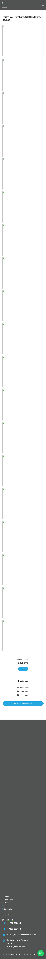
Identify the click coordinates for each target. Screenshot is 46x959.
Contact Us (8, 909)
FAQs (6, 903)
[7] (23, 273)
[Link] (4, 5)
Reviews (7, 906)
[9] (23, 338)
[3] (23, 141)
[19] (23, 635)
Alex (34, 954)
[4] (23, 174)
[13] (23, 470)
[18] (23, 602)
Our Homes (8, 900)
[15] (23, 503)
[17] (23, 569)
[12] (23, 437)
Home (6, 896)
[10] (23, 371)
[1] (23, 75)
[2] (23, 108)
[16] (23, 536)
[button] (40, 953)
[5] (23, 207)
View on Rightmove (23, 703)
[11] (23, 404)
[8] (23, 306)
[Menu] (43, 5)
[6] (23, 240)
